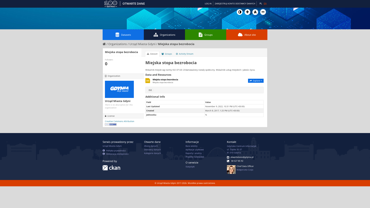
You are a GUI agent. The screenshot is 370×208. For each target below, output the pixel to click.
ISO (150, 90)
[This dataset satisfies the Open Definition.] (110, 124)
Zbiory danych (151, 146)
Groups (208, 34)
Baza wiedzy (191, 146)
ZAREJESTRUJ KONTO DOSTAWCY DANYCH (235, 3)
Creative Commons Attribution (119, 121)
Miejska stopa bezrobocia (176, 44)
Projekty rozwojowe (195, 156)
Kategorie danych (152, 153)
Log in (208, 3)
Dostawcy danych (152, 149)
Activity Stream (185, 53)
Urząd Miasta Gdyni (142, 44)
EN (265, 3)
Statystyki (190, 166)
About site (250, 34)
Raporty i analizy (194, 153)
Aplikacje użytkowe (195, 149)
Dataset (154, 53)
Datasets (126, 34)
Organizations (167, 34)
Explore (256, 80)
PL (261, 3)
